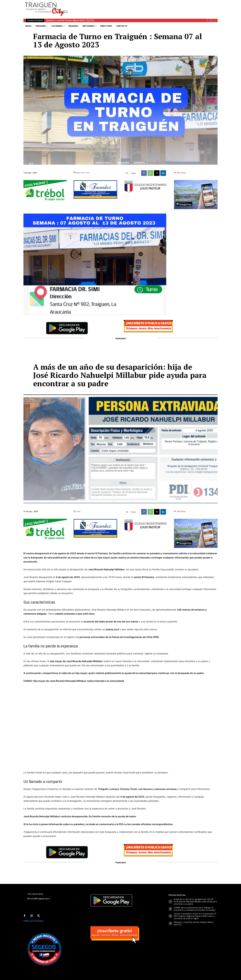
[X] (157, 173)
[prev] (209, 20)
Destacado (103, 163)
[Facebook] (144, 173)
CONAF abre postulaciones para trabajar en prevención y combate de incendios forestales (194, 908)
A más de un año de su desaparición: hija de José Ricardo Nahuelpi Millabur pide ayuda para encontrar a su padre (195, 901)
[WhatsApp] (150, 173)
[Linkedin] (163, 173)
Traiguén (122, 163)
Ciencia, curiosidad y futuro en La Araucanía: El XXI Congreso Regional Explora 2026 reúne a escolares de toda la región (195, 916)
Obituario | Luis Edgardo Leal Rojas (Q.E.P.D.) (66, 20)
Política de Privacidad (33, 921)
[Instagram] (31, 916)
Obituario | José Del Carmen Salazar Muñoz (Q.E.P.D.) (194, 923)
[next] (213, 20)
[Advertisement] (141, 6)
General (139, 163)
